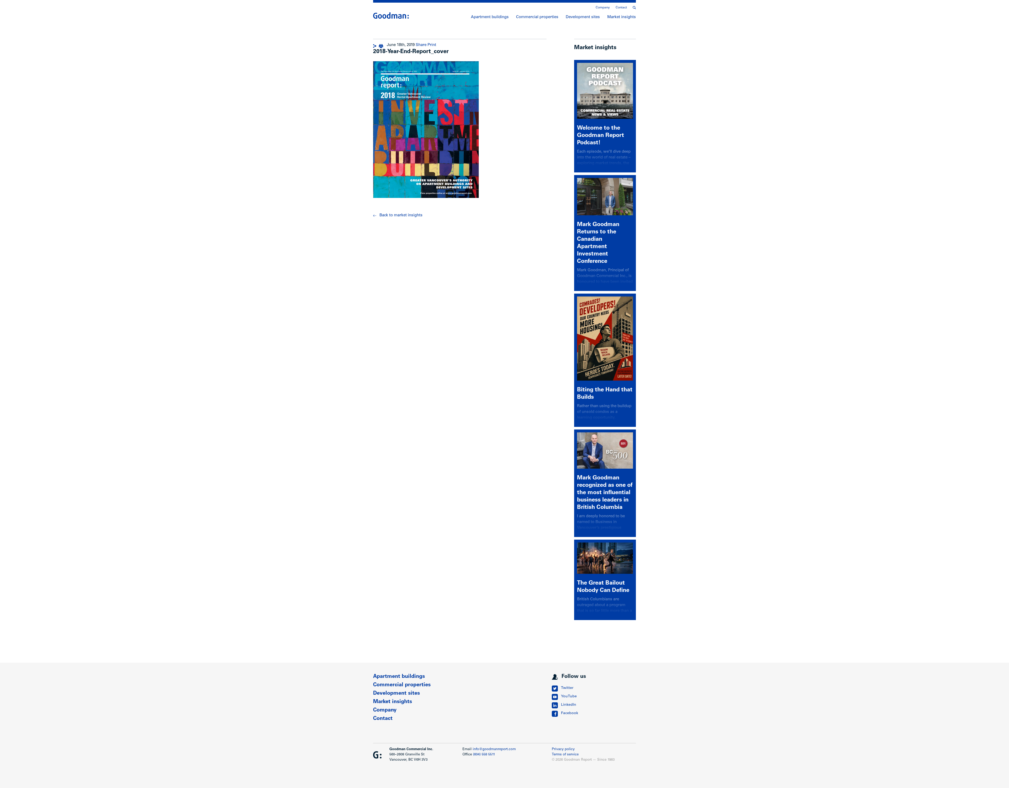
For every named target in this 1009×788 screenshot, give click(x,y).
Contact (621, 7)
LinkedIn (568, 705)
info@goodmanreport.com (494, 749)
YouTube (569, 696)
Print (432, 45)
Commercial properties (537, 17)
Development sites (583, 17)
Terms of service (565, 754)
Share (421, 45)
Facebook (569, 713)
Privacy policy (563, 749)
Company (603, 7)
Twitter (567, 688)
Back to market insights (401, 215)
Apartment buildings (490, 17)
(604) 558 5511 (484, 754)
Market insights (621, 17)
